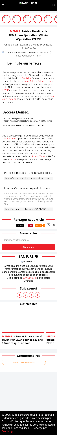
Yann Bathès (30, 81)
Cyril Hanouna (9, 138)
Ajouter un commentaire (24, 362)
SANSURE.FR (30, 277)
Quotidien (27, 78)
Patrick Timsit (44, 81)
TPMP (5, 90)
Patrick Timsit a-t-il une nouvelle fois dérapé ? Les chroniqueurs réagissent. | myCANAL (28, 172)
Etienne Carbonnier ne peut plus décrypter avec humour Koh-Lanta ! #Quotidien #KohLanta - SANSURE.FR (28, 188)
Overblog (7, 431)
